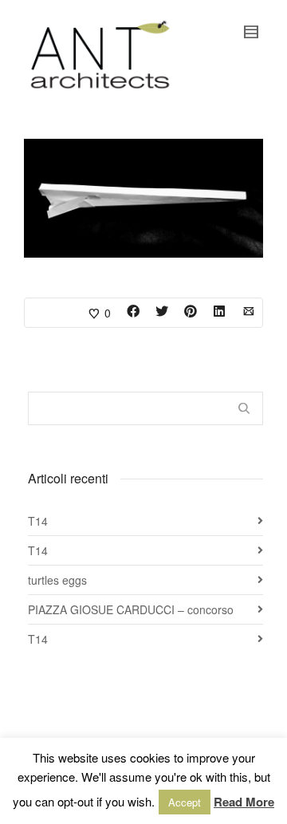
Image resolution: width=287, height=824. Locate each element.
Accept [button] (184, 802)
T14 (38, 521)
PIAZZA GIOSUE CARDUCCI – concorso (131, 609)
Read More (244, 801)
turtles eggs (57, 580)
